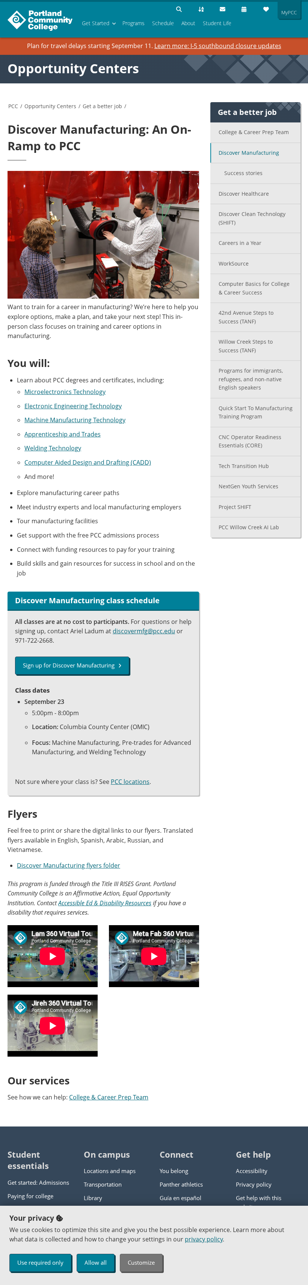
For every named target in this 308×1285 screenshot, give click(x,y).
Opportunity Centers (73, 68)
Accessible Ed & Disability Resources (104, 903)
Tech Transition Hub (244, 466)
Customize (141, 1262)
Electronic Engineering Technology (73, 406)
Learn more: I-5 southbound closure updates (217, 46)
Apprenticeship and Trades (62, 434)
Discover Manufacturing (249, 152)
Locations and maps (110, 1171)
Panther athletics (181, 1184)
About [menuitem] (188, 23)
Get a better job (102, 106)
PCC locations (130, 782)
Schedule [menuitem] (163, 23)
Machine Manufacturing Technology (74, 420)
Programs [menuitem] (133, 23)
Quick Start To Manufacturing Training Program (256, 412)
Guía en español (180, 1198)
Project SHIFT (235, 506)
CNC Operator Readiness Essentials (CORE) (250, 441)
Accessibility (251, 1171)
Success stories (243, 173)
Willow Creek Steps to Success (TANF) (246, 346)
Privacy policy (254, 1184)
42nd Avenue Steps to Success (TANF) (246, 317)
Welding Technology (52, 448)
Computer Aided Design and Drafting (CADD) (87, 462)
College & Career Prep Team (108, 1097)
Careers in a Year (240, 242)
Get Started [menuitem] (95, 23)
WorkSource (234, 263)
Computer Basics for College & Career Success (254, 288)
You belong (174, 1171)
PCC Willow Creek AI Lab (249, 527)
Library (93, 1198)
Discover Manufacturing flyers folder (68, 865)
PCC (13, 106)
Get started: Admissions (38, 1182)
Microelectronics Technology (65, 392)
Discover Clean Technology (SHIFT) (252, 218)
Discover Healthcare (244, 193)
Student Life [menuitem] (217, 23)
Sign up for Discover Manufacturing (69, 665)
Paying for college (30, 1196)
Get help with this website (258, 1202)
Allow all (96, 1262)
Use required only (40, 1262)
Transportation (103, 1184)
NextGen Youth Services (248, 486)
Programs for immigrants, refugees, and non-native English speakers (251, 379)
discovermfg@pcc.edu (144, 631)
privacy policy (204, 1239)
